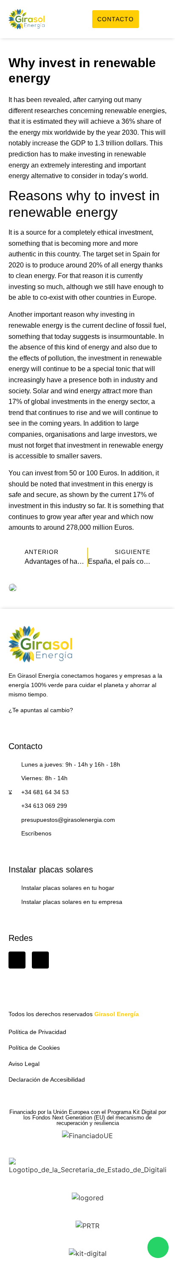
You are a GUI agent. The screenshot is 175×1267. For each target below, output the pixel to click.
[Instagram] (40, 960)
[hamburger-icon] (157, 20)
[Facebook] (16, 960)
